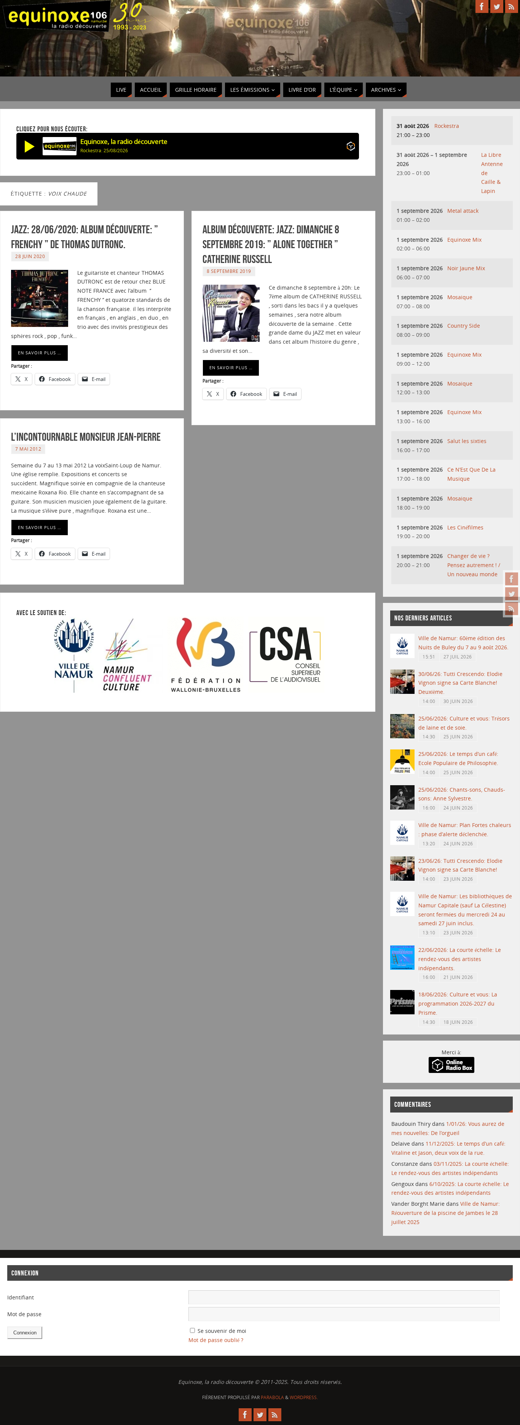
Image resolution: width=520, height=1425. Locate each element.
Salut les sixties (467, 441)
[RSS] (511, 608)
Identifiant (20, 1297)
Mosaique (459, 297)
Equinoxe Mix (464, 239)
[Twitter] (511, 593)
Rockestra (446, 125)
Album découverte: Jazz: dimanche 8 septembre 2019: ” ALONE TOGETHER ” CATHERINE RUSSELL (271, 244)
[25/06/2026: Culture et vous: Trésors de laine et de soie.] (402, 736)
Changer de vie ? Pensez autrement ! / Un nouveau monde (473, 565)
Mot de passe (24, 1314)
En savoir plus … (39, 352)
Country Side (463, 325)
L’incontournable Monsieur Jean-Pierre (86, 436)
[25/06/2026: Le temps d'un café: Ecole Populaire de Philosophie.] (402, 771)
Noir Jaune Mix (466, 268)
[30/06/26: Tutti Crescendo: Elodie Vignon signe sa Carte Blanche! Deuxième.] (402, 691)
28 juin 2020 (30, 256)
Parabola (272, 1397)
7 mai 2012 (28, 449)
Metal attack (463, 210)
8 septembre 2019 (229, 271)
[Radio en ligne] (351, 147)
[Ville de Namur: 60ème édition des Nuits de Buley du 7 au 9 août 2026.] (402, 656)
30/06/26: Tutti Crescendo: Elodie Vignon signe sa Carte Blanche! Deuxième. (460, 683)
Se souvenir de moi (222, 1330)
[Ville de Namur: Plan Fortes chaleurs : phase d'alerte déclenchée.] (402, 842)
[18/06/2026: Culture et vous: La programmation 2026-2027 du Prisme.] (402, 1012)
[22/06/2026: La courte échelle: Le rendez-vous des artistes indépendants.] (402, 967)
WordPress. (304, 1397)
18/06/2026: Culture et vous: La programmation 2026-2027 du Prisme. (457, 1003)
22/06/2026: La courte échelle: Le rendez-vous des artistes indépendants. (459, 959)
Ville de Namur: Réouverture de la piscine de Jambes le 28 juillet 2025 (445, 1213)
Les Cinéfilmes (465, 527)
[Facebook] (511, 578)
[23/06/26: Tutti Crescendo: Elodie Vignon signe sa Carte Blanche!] (402, 878)
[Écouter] (30, 146)
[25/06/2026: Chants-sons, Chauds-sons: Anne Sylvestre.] (402, 807)
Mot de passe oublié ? (215, 1340)
